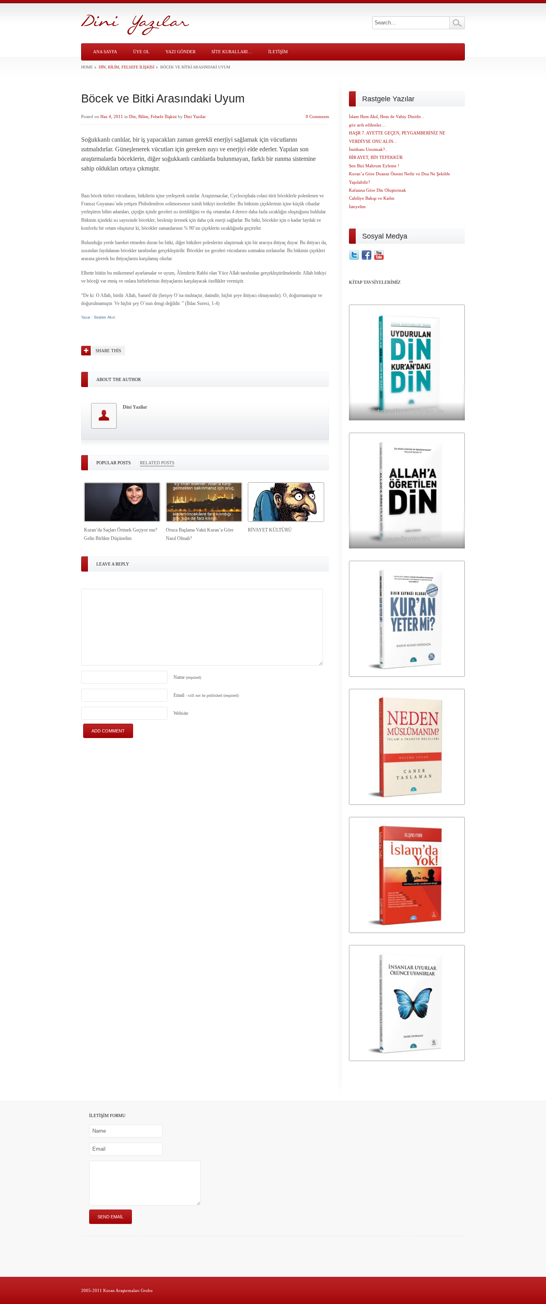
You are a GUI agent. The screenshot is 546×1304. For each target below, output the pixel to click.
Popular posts (113, 462)
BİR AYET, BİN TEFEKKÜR (376, 157)
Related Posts (157, 462)
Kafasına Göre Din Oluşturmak (377, 190)
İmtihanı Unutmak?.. (368, 149)
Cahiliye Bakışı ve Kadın (372, 198)
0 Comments (317, 116)
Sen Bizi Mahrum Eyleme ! (374, 165)
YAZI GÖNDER (180, 51)
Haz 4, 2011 (111, 116)
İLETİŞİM (278, 51)
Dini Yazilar (195, 116)
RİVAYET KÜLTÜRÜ (270, 530)
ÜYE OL (141, 51)
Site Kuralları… (231, 51)
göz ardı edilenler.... (367, 124)
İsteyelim (357, 206)
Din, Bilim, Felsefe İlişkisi (126, 67)
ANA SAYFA (105, 51)
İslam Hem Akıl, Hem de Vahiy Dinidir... (386, 116)
